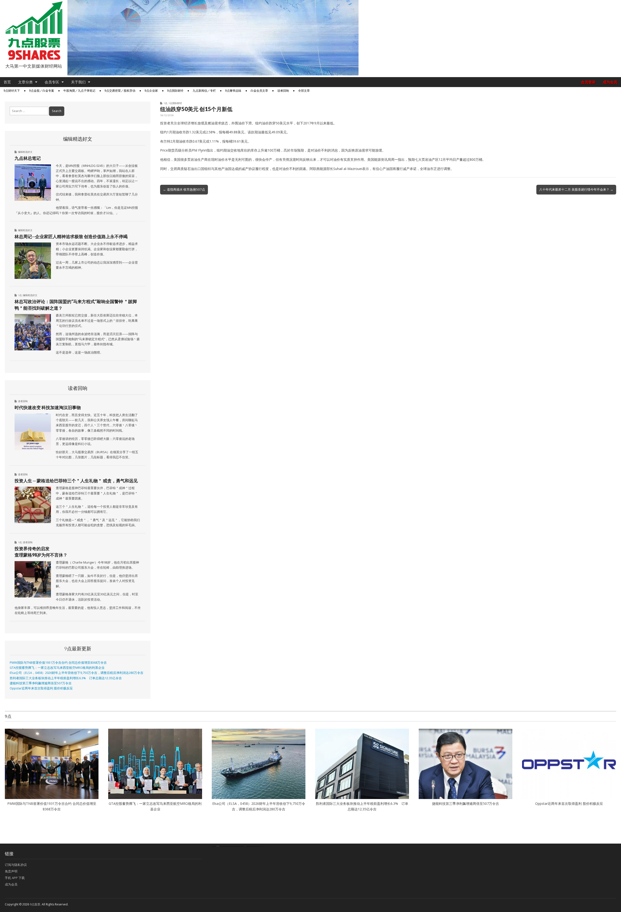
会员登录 (588, 82)
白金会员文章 (259, 90)
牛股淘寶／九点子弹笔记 (79, 90)
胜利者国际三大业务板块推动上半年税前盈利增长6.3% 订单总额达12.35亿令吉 (66, 678)
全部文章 (304, 90)
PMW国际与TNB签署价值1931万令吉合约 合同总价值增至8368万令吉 (58, 663)
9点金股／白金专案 (41, 90)
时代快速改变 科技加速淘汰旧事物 (48, 407)
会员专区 (52, 82)
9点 (165, 103)
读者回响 (283, 90)
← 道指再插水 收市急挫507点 (184, 189)
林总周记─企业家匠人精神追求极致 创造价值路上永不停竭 (71, 236)
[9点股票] (33, 30)
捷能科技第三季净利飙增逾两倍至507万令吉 (42, 683)
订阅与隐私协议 (16, 865)
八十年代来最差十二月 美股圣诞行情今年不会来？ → (576, 189)
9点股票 (35, 904)
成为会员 (610, 82)
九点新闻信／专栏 (204, 90)
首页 (7, 82)
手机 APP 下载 (15, 878)
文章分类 (25, 82)
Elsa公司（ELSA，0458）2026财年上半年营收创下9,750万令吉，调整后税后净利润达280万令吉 (76, 673)
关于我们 (78, 82)
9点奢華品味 (233, 90)
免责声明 (11, 871)
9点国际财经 (175, 90)
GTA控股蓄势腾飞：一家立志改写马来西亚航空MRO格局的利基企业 (57, 668)
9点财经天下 (12, 90)
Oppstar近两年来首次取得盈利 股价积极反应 (41, 688)
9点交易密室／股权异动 (120, 90)
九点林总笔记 (28, 158)
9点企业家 (151, 90)
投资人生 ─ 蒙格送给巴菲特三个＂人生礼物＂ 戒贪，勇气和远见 (76, 480)
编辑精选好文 (25, 151)
